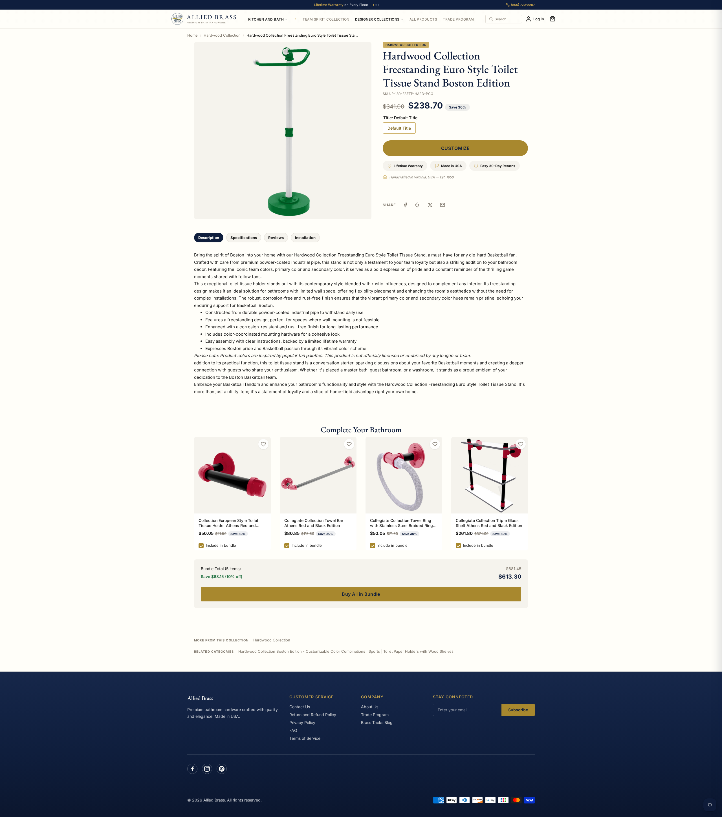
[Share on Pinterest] (418, 205)
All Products (423, 19)
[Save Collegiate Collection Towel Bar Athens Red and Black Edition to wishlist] (349, 444)
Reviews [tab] (276, 237)
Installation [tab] (305, 237)
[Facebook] (192, 769)
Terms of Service (304, 738)
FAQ (293, 730)
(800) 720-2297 (523, 5)
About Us (369, 706)
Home (192, 35)
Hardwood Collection (222, 35)
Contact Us (299, 706)
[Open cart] (552, 19)
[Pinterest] (222, 769)
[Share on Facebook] (405, 205)
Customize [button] (455, 148)
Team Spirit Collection (326, 19)
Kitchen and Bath (266, 19)
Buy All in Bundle (361, 594)
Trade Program (458, 19)
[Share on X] (430, 205)
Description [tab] (208, 237)
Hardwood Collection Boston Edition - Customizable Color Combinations (301, 651)
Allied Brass (200, 698)
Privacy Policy (302, 722)
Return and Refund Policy (312, 714)
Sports (374, 651)
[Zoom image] (282, 130)
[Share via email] (442, 205)
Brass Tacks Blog (377, 722)
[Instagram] (207, 769)
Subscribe (518, 709)
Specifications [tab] (243, 237)
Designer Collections (377, 19)
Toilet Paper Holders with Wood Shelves (418, 651)
